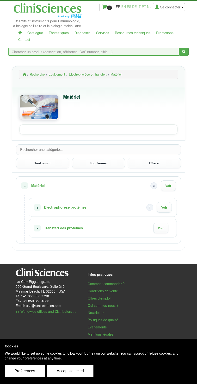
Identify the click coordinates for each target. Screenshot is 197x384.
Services (102, 32)
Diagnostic (82, 32)
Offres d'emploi (99, 298)
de (134, 6)
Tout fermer (98, 163)
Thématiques (59, 32)
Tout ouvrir (42, 163)
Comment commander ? (106, 283)
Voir (168, 185)
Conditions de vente (103, 290)
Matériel (38, 185)
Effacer (154, 163)
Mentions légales (100, 334)
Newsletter (96, 312)
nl (149, 6)
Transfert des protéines (63, 227)
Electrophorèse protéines (65, 207)
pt (144, 6)
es (129, 6)
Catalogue (35, 32)
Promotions (164, 32)
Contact (24, 39)
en (123, 6)
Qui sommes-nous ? (103, 305)
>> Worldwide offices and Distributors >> (46, 311)
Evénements (97, 327)
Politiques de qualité (103, 319)
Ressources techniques (132, 32)
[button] (98, 186)
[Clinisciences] (24, 74)
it (139, 6)
